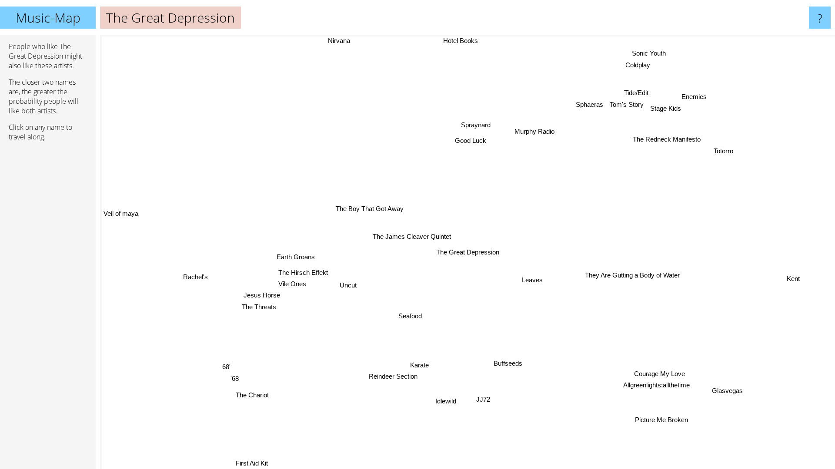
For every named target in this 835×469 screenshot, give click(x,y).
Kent (793, 278)
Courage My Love (658, 374)
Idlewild (451, 401)
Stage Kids (668, 109)
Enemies (696, 98)
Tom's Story (629, 105)
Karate (426, 366)
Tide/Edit (639, 93)
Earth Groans (295, 256)
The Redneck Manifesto (668, 140)
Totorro (725, 152)
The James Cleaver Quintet (412, 236)
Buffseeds (509, 363)
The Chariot (250, 394)
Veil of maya (121, 214)
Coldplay (641, 65)
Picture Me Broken (660, 420)
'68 (232, 377)
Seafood (409, 316)
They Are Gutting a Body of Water (631, 276)
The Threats (258, 306)
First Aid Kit (245, 463)
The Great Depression (467, 252)
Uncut (347, 285)
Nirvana (339, 40)
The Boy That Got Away (370, 208)
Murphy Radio (538, 132)
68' (224, 366)
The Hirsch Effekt (303, 272)
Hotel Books (457, 40)
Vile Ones (292, 283)
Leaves (531, 280)
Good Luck (467, 139)
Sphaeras (591, 105)
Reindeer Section (397, 377)
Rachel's (193, 274)
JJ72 (488, 399)
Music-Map (48, 17)
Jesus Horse (261, 294)
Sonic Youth (637, 52)
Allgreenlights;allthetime (657, 385)
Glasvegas (727, 389)
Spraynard (472, 124)
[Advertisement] (47, 281)
